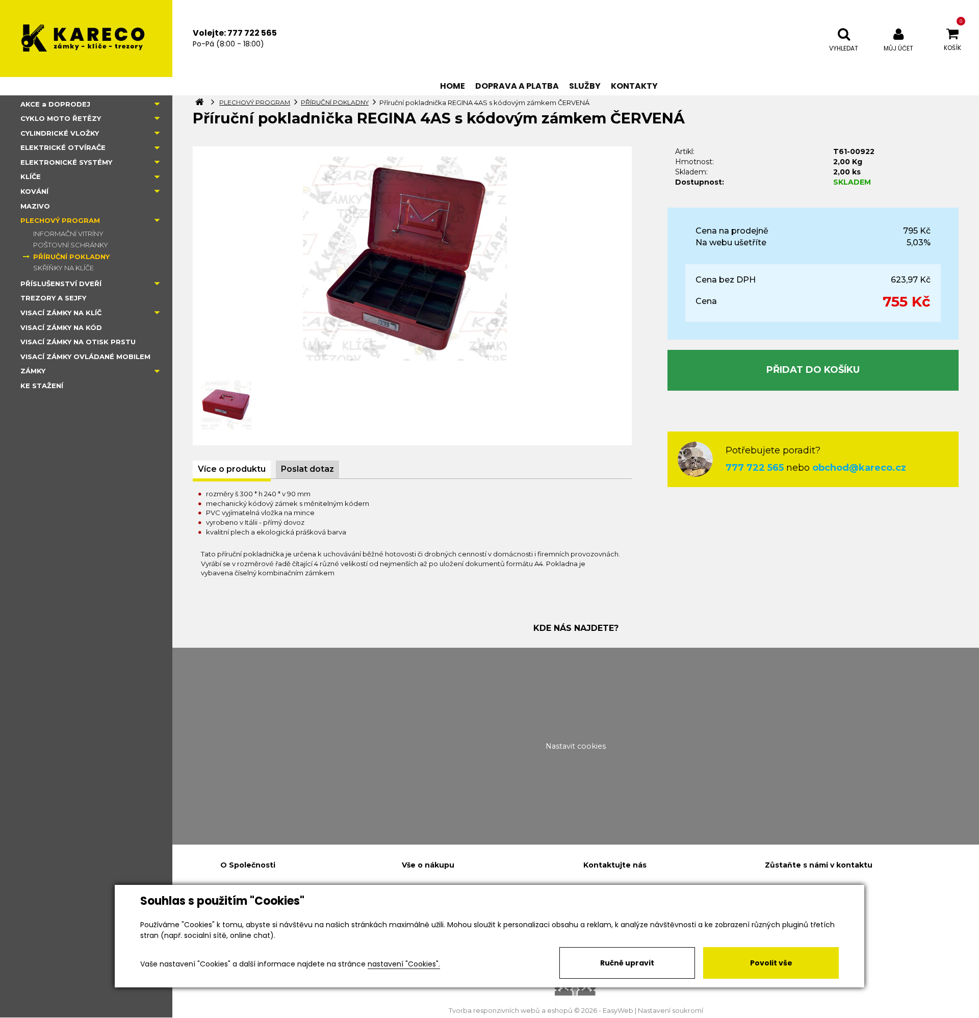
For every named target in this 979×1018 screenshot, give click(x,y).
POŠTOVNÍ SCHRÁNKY (70, 245)
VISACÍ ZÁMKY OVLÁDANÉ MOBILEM (85, 356)
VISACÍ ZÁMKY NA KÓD (61, 327)
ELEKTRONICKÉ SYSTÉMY (66, 162)
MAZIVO (35, 206)
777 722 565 (755, 467)
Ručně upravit (627, 963)
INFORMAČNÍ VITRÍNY (68, 234)
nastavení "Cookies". (404, 964)
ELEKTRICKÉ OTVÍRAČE (63, 147)
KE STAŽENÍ (41, 385)
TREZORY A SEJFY (53, 298)
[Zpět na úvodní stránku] (86, 38)
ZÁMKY (32, 371)
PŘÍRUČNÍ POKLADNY (71, 256)
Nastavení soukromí (670, 1010)
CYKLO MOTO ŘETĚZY (60, 118)
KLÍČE (30, 176)
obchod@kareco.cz (859, 467)
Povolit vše (771, 963)
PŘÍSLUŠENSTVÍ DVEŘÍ (60, 283)
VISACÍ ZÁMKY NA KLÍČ (60, 313)
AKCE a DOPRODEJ (55, 104)
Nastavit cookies (576, 746)
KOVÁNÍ (34, 191)
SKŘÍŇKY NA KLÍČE (63, 268)
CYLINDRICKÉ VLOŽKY (59, 133)
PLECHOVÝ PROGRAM (60, 220)
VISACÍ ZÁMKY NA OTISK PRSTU (78, 342)
